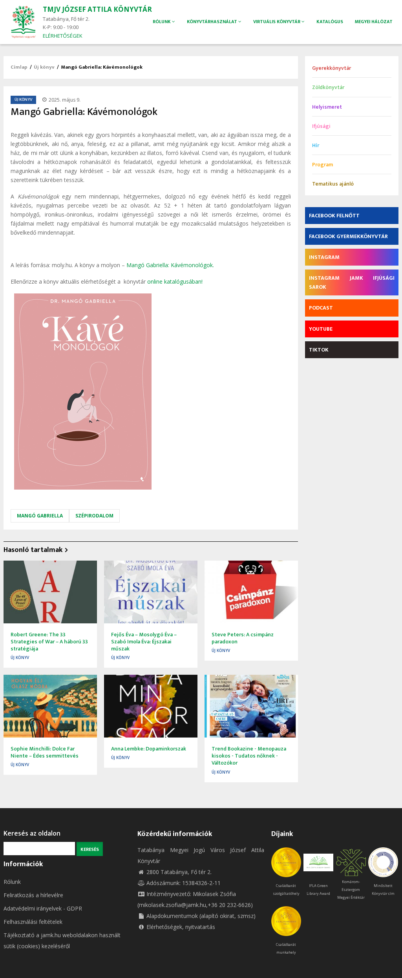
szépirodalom (94, 515)
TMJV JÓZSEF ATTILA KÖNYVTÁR (97, 9)
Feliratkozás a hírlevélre (33, 895)
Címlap (19, 67)
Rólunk (12, 881)
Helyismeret (327, 106)
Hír (315, 145)
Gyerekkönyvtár (331, 68)
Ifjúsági (321, 126)
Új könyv (44, 67)
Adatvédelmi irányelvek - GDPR (43, 908)
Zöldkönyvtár (328, 87)
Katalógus (329, 21)
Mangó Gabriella (40, 515)
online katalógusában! (175, 281)
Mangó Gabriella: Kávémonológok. (170, 265)
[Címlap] (23, 21)
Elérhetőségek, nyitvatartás (180, 927)
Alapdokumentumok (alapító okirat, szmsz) (201, 916)
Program (322, 164)
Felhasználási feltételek (33, 921)
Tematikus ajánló (333, 183)
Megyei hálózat (374, 21)
